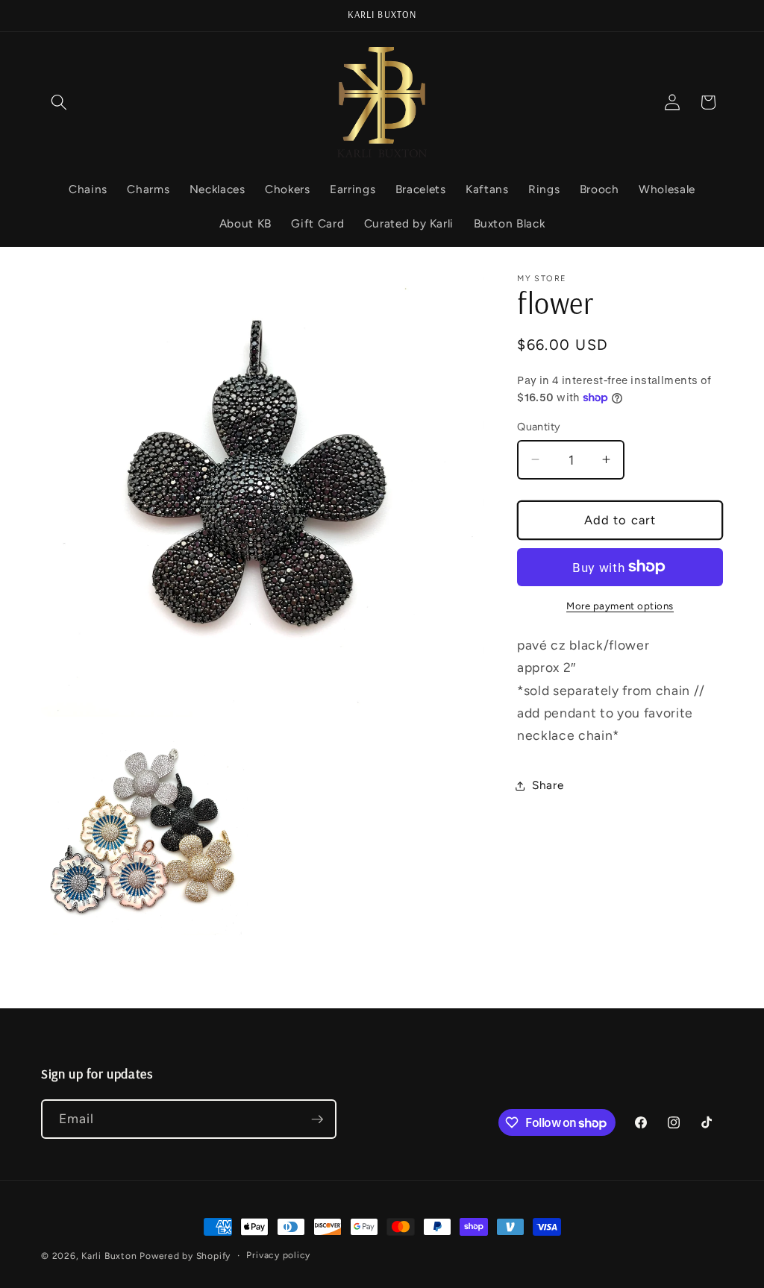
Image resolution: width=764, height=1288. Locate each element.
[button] (59, 102)
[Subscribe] (317, 1119)
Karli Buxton (109, 1256)
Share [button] (547, 785)
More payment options (620, 606)
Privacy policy (278, 1255)
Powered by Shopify (185, 1256)
